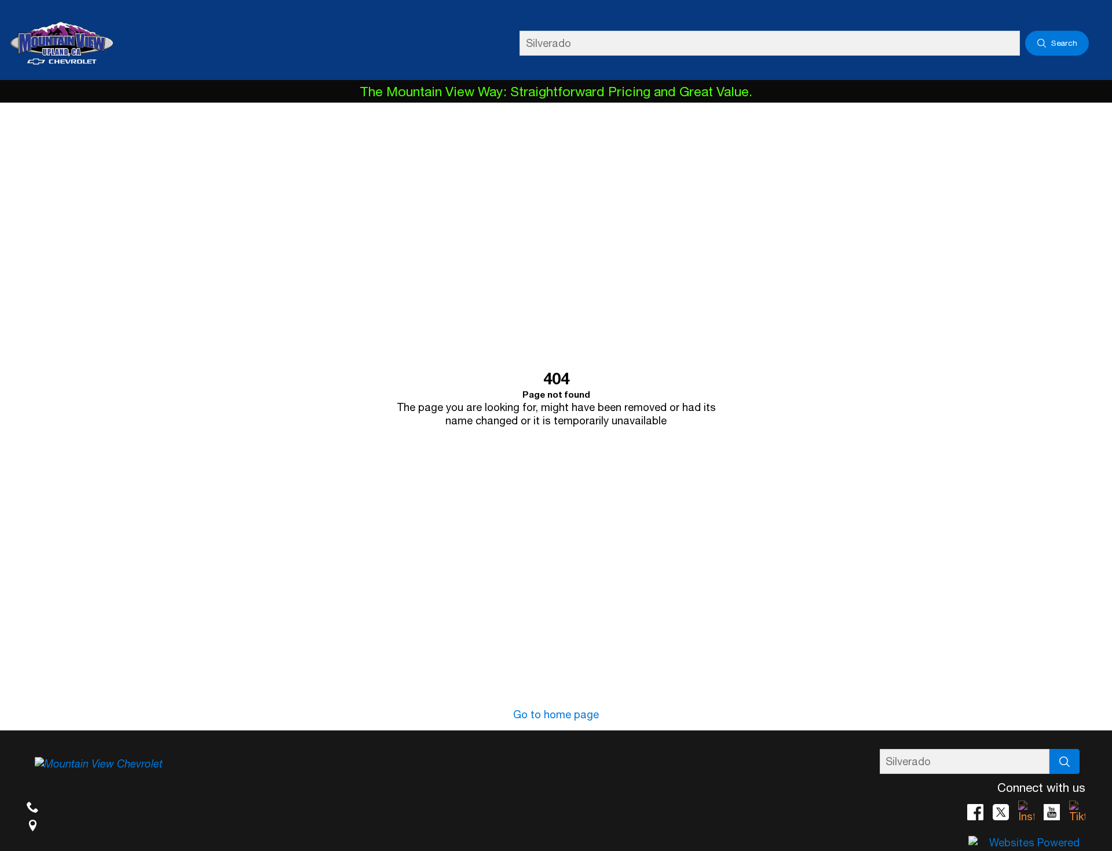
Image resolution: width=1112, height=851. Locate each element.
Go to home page (556, 714)
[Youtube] (1052, 812)
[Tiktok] (1077, 812)
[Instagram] (1026, 812)
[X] (1001, 812)
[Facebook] (975, 812)
